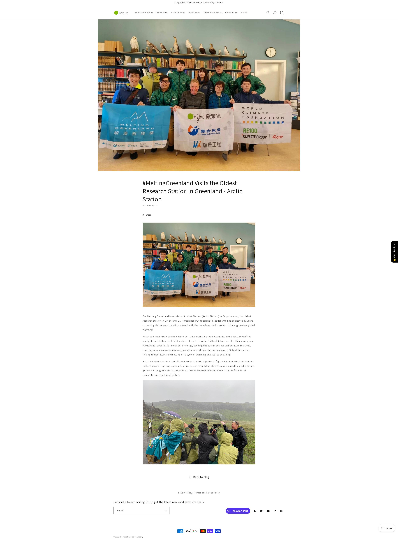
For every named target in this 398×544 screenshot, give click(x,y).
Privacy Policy (185, 492)
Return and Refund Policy (207, 492)
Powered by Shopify (135, 537)
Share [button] (148, 214)
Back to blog (201, 477)
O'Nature (123, 537)
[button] (143, 12)
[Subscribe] (165, 510)
